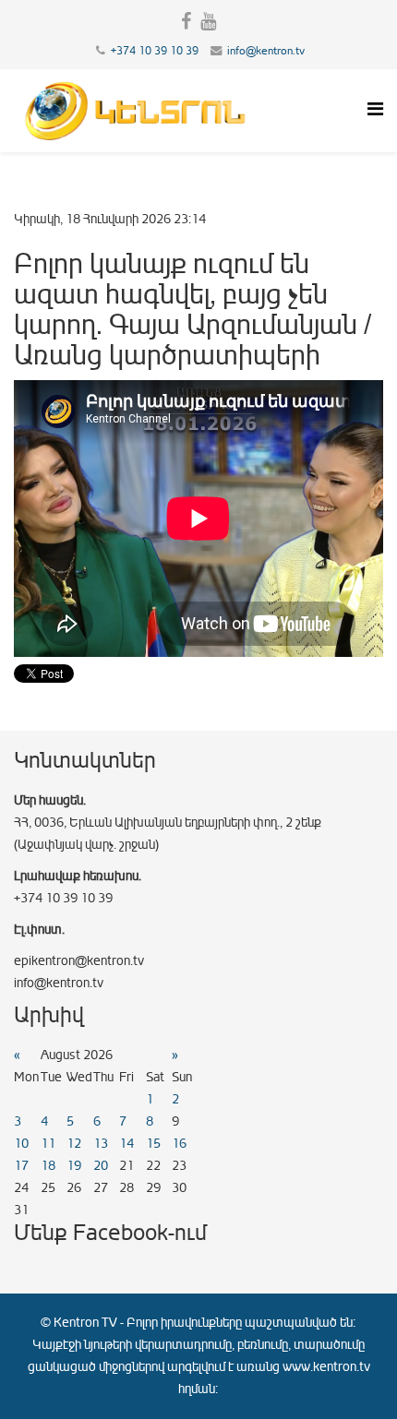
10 (21, 1143)
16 (179, 1143)
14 (126, 1143)
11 (48, 1143)
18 (48, 1166)
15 (153, 1143)
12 (73, 1143)
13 (100, 1143)
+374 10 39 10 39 (154, 50)
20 (100, 1166)
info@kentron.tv (266, 50)
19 (73, 1166)
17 (21, 1166)
